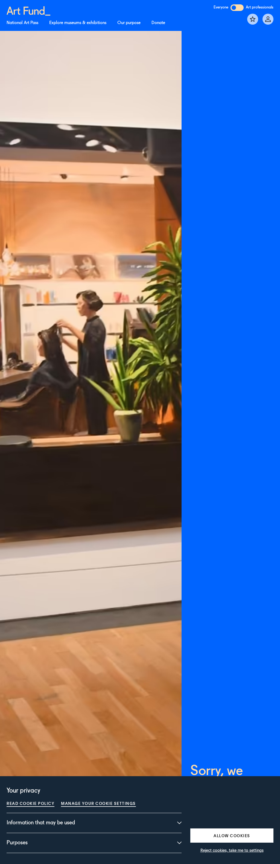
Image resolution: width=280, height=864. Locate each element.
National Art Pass (22, 23)
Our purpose (129, 23)
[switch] (237, 7)
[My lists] (252, 19)
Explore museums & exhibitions (77, 23)
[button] (231, 835)
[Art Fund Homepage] (28, 10)
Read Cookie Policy (30, 803)
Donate (158, 23)
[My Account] (267, 19)
